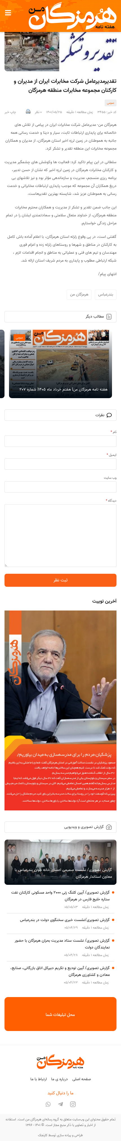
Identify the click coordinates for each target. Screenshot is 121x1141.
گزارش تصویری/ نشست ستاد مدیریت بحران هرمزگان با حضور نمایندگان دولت (62, 944)
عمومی (110, 103)
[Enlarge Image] (60, 45)
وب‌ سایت (110, 477)
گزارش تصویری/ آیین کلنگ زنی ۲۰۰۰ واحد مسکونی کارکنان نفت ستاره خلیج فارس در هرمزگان (60, 896)
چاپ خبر (10, 112)
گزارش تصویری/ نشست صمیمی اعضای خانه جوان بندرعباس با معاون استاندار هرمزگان (63, 873)
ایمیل (111, 455)
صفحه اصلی (81, 1079)
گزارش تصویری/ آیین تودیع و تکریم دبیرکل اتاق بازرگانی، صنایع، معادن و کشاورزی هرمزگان (60, 971)
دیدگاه (111, 500)
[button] (8, 12)
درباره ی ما (59, 1079)
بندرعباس (105, 294)
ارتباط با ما (38, 1079)
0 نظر (38, 112)
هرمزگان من (79, 294)
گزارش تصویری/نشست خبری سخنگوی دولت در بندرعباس (65, 920)
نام (113, 432)
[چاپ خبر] (28, 112)
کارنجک (43, 1135)
